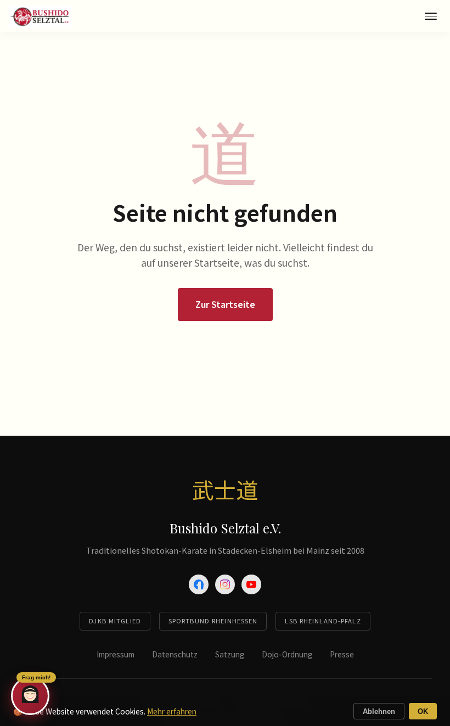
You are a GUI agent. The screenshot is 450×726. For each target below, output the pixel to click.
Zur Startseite (225, 304)
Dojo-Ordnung (287, 654)
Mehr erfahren (171, 711)
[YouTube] (251, 584)
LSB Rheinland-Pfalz (323, 620)
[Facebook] (199, 584)
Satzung (229, 654)
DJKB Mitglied (115, 620)
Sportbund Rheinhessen (213, 620)
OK (423, 711)
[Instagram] (225, 584)
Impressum (115, 654)
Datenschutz (175, 654)
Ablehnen (379, 711)
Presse (342, 654)
